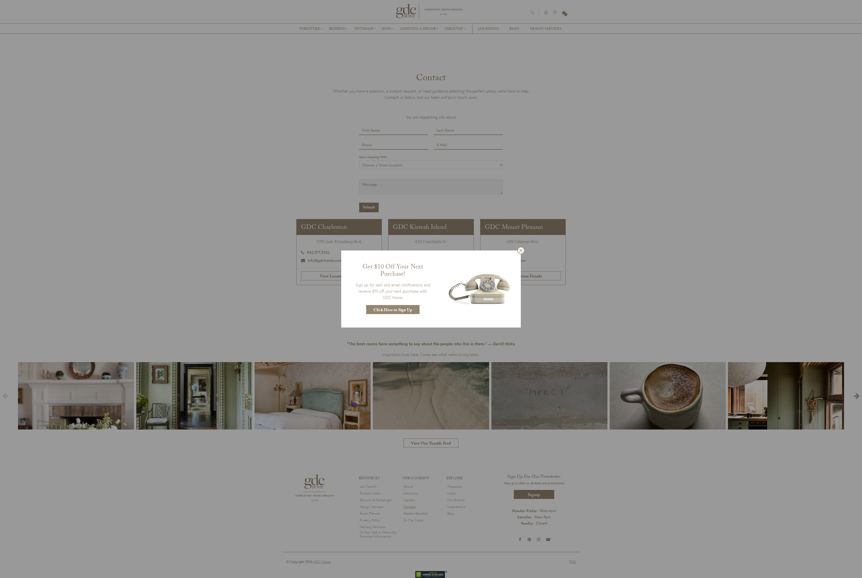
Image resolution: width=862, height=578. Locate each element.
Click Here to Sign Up (393, 310)
